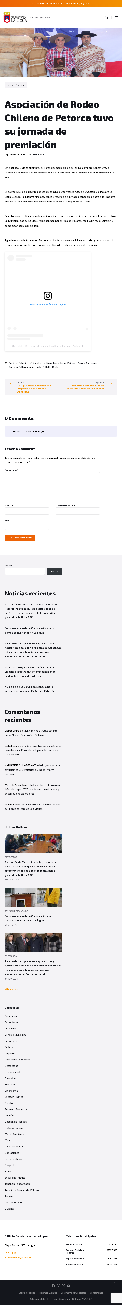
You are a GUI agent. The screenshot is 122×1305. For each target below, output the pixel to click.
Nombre (9, 505)
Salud (8, 1171)
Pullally (46, 366)
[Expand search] (106, 17)
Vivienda (9, 1208)
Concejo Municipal (15, 1034)
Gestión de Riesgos (16, 1121)
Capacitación (12, 1022)
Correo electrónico (65, 505)
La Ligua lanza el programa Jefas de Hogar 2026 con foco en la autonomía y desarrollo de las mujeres (33, 789)
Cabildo (13, 362)
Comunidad (38, 154)
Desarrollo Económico (17, 1059)
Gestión (9, 1115)
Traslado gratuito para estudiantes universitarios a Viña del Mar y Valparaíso (32, 769)
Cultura (9, 1047)
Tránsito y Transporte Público (22, 1189)
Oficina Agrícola (14, 1146)
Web (7, 520)
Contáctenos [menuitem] (96, 1292)
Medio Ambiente (14, 1134)
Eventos (9, 1102)
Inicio (10, 85)
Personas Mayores (15, 1158)
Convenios (11, 1040)
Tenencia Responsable (16, 911)
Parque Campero (87, 362)
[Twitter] (63, 1286)
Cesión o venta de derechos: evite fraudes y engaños (62, 3)
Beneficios (11, 1015)
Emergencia (11, 956)
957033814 (11, 1252)
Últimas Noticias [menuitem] (27, 1292)
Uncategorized (13, 1202)
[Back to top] (114, 1283)
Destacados (11, 857)
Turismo (9, 1196)
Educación (10, 1084)
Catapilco (24, 362)
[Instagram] (58, 1286)
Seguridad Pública (15, 1177)
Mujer (8, 1140)
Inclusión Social (14, 1127)
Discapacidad (12, 1071)
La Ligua (47, 362)
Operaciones (12, 1152)
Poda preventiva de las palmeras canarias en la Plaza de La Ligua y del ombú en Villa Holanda (33, 750)
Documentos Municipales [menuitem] (73, 1292)
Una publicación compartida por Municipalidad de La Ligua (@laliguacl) (48, 346)
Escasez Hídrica (14, 1096)
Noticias (20, 85)
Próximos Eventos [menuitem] (48, 1292)
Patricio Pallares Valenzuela (25, 366)
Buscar (8, 565)
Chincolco (35, 362)
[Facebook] (53, 1286)
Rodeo (55, 366)
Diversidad (11, 1078)
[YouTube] (68, 1286)
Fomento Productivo (16, 1109)
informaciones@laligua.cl (18, 1257)
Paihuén (71, 362)
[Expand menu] (116, 17)
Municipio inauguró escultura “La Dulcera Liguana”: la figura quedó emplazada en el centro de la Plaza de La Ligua (30, 671)
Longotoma (59, 362)
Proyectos (11, 1165)
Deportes (10, 1053)
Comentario (11, 470)
